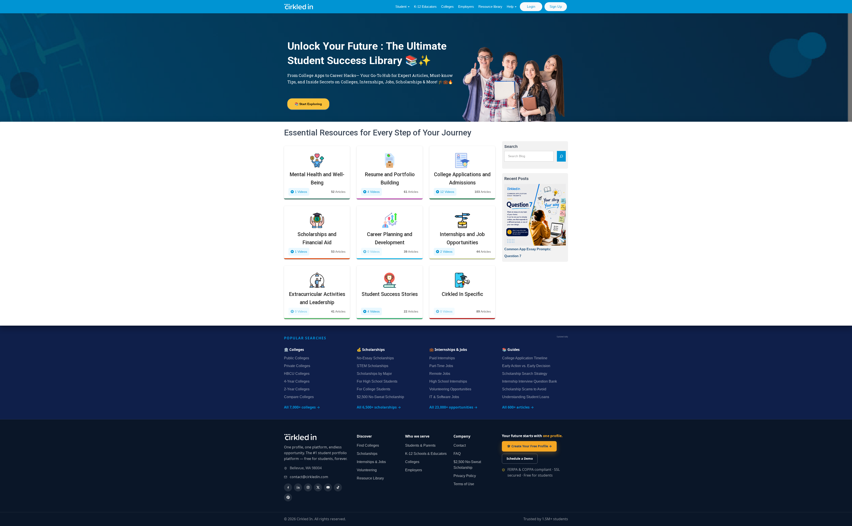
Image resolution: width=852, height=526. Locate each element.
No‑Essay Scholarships (375, 358)
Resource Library (370, 478)
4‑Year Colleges (297, 381)
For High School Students (377, 381)
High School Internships (448, 381)
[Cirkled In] (299, 7)
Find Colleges (368, 445)
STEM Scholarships (372, 366)
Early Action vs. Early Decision (526, 366)
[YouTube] (328, 487)
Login (531, 6)
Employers (466, 6)
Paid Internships (442, 358)
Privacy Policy (465, 476)
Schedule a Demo (520, 458)
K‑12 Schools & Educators (426, 454)
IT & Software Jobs (444, 397)
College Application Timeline (524, 358)
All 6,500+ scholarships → (379, 407)
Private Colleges (297, 366)
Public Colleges (296, 358)
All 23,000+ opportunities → (453, 407)
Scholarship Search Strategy (524, 373)
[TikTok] (338, 487)
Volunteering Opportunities (450, 389)
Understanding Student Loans (525, 397)
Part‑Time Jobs (441, 366)
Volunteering (367, 470)
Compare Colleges (299, 397)
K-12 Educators (425, 6)
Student (401, 6)
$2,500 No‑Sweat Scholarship (380, 397)
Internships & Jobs (371, 462)
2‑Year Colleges (297, 389)
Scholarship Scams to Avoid (524, 389)
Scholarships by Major (374, 373)
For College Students (373, 389)
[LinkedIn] (298, 487)
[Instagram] (308, 487)
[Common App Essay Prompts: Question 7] (535, 215)
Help (510, 6)
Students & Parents (420, 445)
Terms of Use (464, 484)
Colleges (447, 6)
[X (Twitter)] (318, 487)
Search (511, 146)
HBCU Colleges (297, 373)
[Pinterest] (288, 497)
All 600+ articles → (518, 407)
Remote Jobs (439, 373)
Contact (460, 445)
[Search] (561, 156)
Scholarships (367, 454)
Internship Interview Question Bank (529, 381)
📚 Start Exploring (308, 104)
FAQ (457, 454)
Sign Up (556, 6)
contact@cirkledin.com (309, 476)
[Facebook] (288, 487)
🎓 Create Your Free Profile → (529, 446)
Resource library (490, 6)
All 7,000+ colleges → (302, 407)
